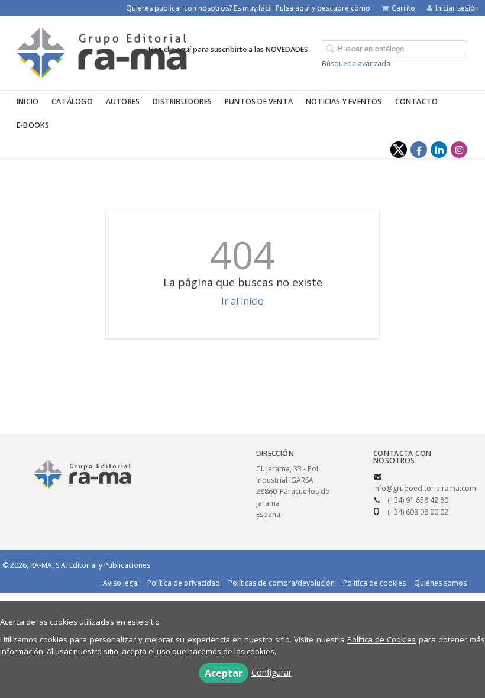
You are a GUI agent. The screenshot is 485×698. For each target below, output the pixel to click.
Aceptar (223, 673)
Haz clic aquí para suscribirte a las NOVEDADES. (229, 49)
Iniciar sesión (457, 8)
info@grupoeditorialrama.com (424, 488)
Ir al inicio (242, 301)
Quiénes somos (440, 583)
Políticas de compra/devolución (281, 583)
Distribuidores (182, 101)
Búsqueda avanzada (356, 64)
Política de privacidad (183, 583)
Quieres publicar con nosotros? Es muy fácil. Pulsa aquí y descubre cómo (248, 8)
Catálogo (72, 101)
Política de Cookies (381, 639)
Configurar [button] (271, 672)
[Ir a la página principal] (102, 51)
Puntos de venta (259, 101)
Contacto (416, 101)
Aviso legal (121, 583)
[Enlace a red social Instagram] (459, 149)
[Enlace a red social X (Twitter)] (398, 149)
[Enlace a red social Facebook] (418, 149)
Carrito (403, 8)
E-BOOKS (33, 125)
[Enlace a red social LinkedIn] (439, 149)
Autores (123, 101)
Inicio (27, 101)
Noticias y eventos (344, 101)
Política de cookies (374, 583)
